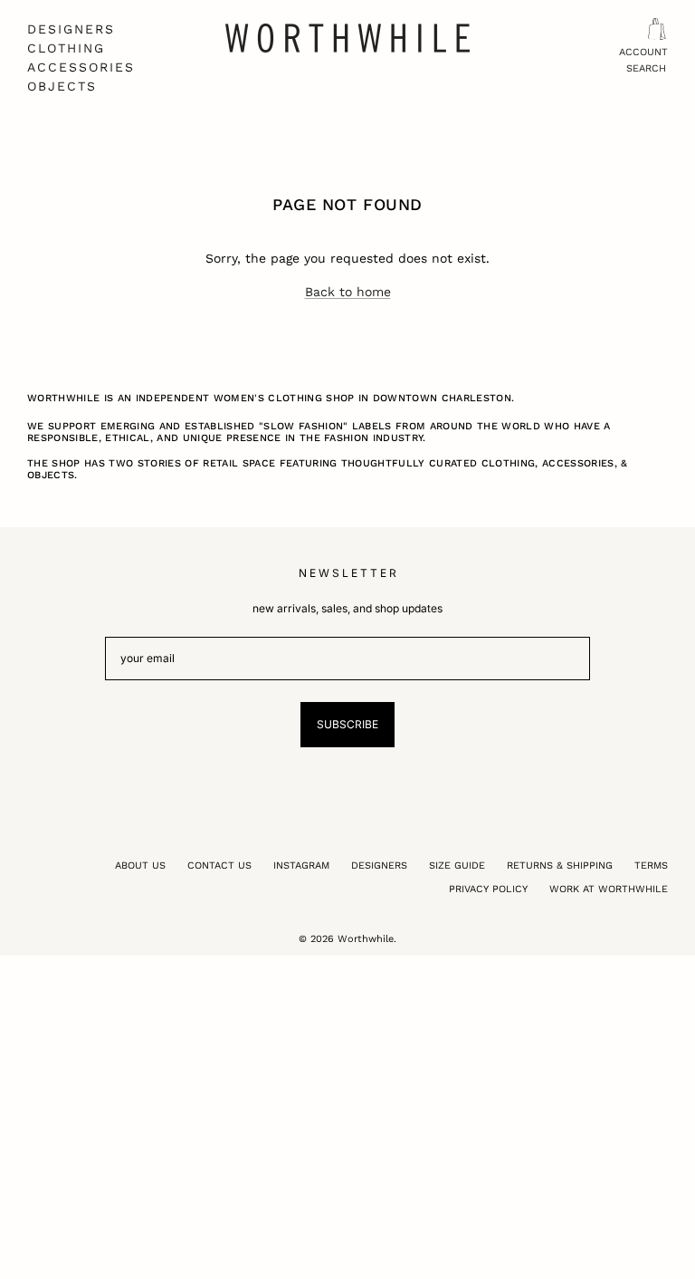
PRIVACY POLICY (488, 889)
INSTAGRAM (301, 865)
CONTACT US (219, 865)
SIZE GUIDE (457, 865)
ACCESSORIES (81, 67)
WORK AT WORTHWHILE (608, 889)
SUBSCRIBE (347, 724)
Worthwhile (366, 939)
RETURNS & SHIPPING (560, 865)
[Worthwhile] (347, 38)
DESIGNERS (71, 29)
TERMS (651, 865)
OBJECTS (62, 86)
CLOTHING (66, 48)
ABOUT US (140, 865)
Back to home (348, 291)
